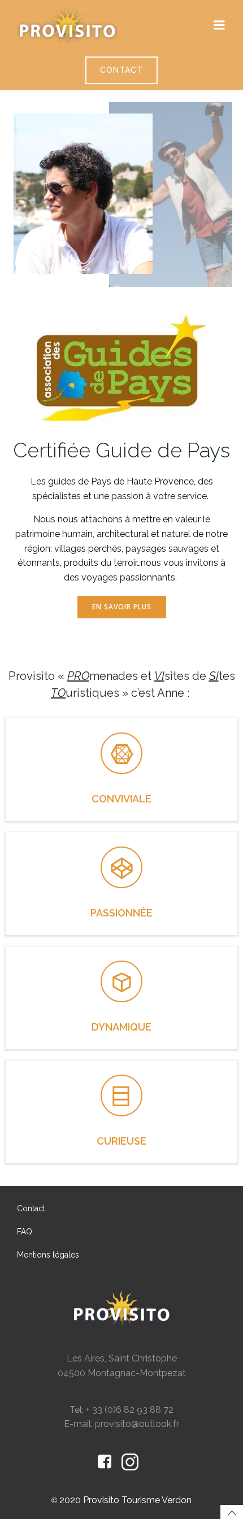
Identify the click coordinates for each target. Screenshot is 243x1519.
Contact (31, 1208)
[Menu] (219, 25)
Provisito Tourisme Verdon (137, 1500)
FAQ (24, 1231)
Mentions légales (48, 1254)
